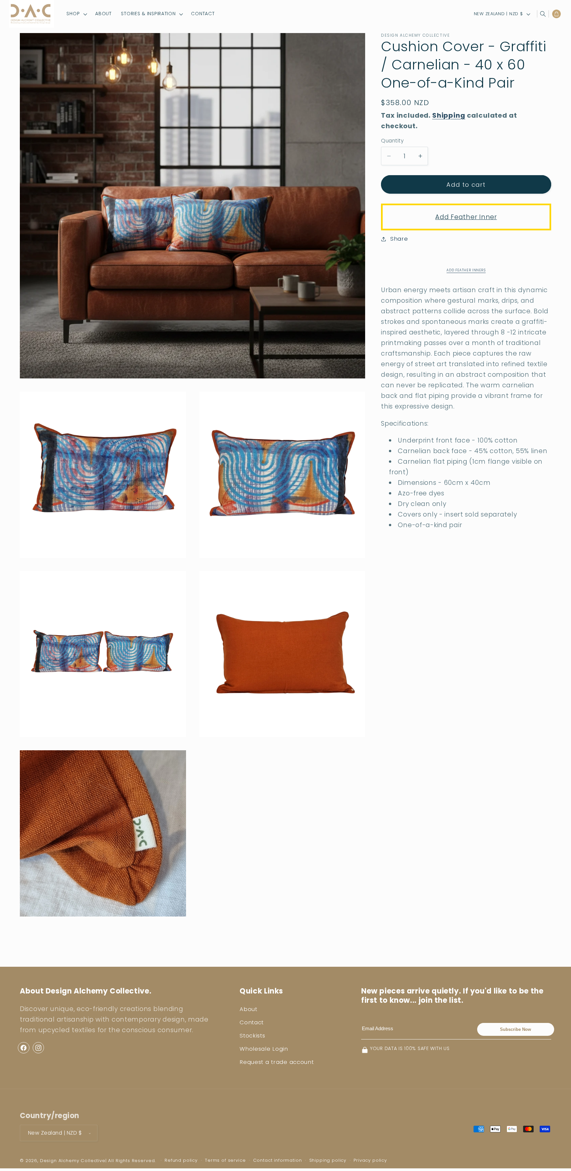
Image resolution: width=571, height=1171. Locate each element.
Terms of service (225, 1160)
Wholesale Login (264, 1049)
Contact (252, 1023)
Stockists (252, 1035)
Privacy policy (370, 1160)
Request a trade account (277, 1062)
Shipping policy (328, 1160)
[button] (76, 13)
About (248, 1009)
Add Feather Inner (466, 216)
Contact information (277, 1160)
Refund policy (181, 1160)
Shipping (448, 115)
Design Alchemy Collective (72, 1160)
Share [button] (399, 239)
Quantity (392, 140)
